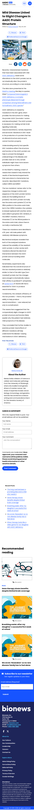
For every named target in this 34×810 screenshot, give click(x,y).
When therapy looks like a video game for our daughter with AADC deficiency (18, 524)
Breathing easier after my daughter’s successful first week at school (17, 508)
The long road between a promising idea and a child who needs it (16, 491)
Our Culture (6, 740)
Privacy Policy (7, 770)
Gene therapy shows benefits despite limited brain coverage (16, 500)
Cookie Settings (8, 777)
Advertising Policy (8, 761)
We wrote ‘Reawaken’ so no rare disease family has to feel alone (17, 516)
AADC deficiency (8, 76)
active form (9, 284)
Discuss (13, 32)
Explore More (7, 758)
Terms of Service (8, 773)
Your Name (6, 421)
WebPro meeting (8, 91)
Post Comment (10, 468)
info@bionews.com (14, 725)
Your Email (6, 429)
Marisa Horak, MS (13, 26)
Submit (6, 694)
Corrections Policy (9, 764)
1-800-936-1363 (13, 727)
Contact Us (6, 752)
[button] (24, 3)
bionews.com (14, 723)
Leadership (6, 746)
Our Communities (8, 743)
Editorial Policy (7, 767)
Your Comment (8, 437)
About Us (5, 736)
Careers (5, 749)
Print (23, 32)
